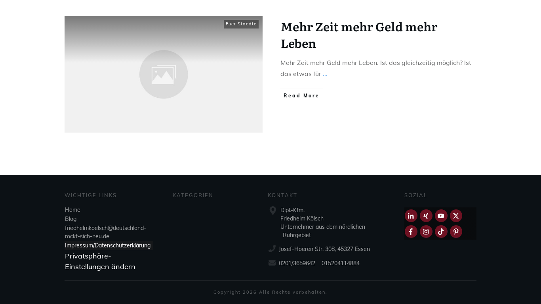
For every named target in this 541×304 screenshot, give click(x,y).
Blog (70, 218)
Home (72, 209)
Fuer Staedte (241, 24)
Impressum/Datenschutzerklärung (107, 245)
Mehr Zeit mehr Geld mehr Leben (359, 34)
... (325, 74)
